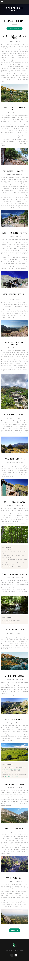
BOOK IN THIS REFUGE (14, 28)
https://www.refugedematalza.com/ (11, 772)
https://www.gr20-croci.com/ (11, 776)
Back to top (14, 930)
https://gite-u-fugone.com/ (8, 622)
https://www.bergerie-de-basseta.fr (11, 769)
